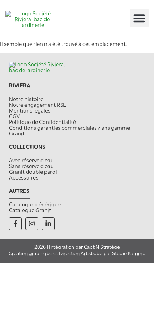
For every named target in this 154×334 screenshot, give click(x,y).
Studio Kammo (128, 254)
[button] (139, 18)
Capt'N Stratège (102, 247)
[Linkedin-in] (48, 223)
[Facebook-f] (15, 223)
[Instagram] (31, 223)
